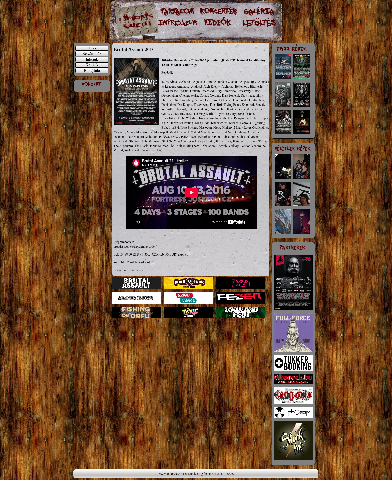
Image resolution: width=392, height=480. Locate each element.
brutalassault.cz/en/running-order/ (135, 246)
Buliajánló (92, 70)
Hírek (92, 48)
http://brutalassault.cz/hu (136, 262)
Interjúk (92, 59)
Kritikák (92, 65)
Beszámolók (91, 53)
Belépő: (119, 254)
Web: (117, 262)
